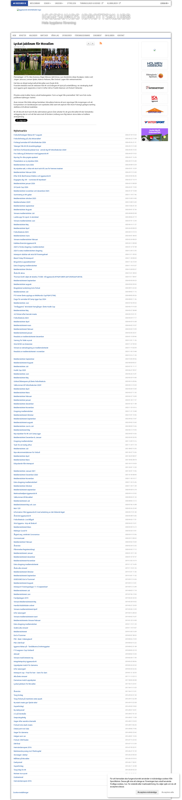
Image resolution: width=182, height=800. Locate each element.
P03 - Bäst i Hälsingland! (23, 639)
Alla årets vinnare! (20, 676)
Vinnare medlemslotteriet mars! (26, 617)
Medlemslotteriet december (24, 557)
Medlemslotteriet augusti (23, 422)
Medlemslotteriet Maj (22, 430)
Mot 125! (17, 508)
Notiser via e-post (20, 774)
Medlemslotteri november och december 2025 (31, 191)
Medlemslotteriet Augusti (23, 363)
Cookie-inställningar (20, 792)
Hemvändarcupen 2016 (22, 747)
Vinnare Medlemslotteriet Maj (25, 602)
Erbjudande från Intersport (24, 464)
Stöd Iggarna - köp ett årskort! (25, 523)
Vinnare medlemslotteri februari (26, 239)
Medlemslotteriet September (25, 281)
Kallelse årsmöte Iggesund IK (25, 243)
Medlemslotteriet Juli (22, 501)
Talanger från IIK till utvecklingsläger (27, 146)
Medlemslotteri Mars (22, 393)
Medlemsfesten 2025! (22, 202)
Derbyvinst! (18, 762)
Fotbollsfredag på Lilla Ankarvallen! (27, 139)
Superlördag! (19, 706)
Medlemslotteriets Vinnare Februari (27, 620)
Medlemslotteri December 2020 (26, 475)
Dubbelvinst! (18, 777)
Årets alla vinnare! (20, 568)
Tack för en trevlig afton (23, 445)
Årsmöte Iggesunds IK (22, 516)
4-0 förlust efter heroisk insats (25, 314)
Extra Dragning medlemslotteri (25, 266)
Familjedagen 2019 (21, 598)
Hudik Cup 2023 (20, 370)
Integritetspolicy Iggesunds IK (25, 661)
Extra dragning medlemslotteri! (25, 482)
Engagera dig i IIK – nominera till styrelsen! (30, 180)
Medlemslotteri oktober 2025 (25, 198)
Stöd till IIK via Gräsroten (23, 344)
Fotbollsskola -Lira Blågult (24, 520)
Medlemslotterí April (21, 228)
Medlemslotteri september (24, 206)
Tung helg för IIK (20, 770)
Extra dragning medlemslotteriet (26, 564)
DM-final (17, 744)
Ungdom (58, 3)
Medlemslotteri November (24, 408)
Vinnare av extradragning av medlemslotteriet (31, 348)
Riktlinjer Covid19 (20, 531)
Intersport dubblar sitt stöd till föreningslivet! (31, 254)
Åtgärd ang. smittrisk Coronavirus (26, 535)
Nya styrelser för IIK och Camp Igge (27, 434)
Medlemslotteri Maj (21, 225)
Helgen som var (20, 736)
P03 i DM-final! (19, 643)
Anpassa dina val (117, 792)
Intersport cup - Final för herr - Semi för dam (30, 673)
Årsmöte (17, 546)
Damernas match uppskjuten (25, 680)
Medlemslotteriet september (25, 490)
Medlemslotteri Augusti (23, 210)
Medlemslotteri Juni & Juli (24, 426)
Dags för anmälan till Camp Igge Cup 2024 (30, 299)
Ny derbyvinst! (19, 710)
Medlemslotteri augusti (22, 284)
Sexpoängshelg (20, 718)
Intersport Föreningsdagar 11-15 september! (31, 587)
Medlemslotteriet (20, 632)
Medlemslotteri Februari (23, 542)
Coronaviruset (19, 538)
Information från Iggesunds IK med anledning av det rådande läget (39, 512)
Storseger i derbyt (20, 755)
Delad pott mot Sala (21, 729)
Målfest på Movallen (21, 759)
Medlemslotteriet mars (22, 325)
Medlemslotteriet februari (23, 329)
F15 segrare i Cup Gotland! (24, 650)
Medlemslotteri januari (22, 400)
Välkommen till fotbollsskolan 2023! (27, 385)
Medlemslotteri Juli (21, 292)
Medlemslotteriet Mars (22, 527)
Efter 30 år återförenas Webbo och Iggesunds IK (32, 176)
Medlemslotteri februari (23, 396)
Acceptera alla (168, 792)
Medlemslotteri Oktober (23, 269)
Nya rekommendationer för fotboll (27, 452)
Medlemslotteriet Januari (23, 553)
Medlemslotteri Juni (21, 303)
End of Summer (20, 635)
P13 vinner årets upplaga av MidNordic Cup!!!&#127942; (35, 295)
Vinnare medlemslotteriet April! (25, 609)
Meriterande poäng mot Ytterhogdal (27, 751)
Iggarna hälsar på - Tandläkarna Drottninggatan (32, 647)
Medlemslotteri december (24, 404)
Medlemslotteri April (21, 322)
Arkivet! (16, 654)
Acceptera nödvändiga (147, 792)
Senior (47, 3)
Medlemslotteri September (24, 359)
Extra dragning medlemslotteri (25, 624)
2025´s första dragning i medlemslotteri (29, 247)
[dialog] (143, 785)
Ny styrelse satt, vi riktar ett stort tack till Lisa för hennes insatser (38, 169)
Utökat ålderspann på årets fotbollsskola (29, 381)
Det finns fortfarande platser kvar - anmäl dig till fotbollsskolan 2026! (40, 150)
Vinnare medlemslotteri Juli (24, 213)
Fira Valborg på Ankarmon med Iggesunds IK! (31, 154)
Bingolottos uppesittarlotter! (24, 262)
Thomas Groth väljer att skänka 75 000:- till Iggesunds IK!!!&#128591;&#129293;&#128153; (48, 277)
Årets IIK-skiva (19, 273)
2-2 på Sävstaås (20, 714)
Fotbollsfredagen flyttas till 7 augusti (28, 135)
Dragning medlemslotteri (23, 411)
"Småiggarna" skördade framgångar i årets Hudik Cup (34, 307)
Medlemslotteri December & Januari (27, 437)
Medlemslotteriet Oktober (23, 415)
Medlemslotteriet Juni (22, 594)
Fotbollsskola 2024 (21, 318)
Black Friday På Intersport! (24, 258)
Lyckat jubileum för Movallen (34, 44)
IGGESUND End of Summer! (24, 579)
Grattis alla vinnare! (21, 628)
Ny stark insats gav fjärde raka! (25, 703)
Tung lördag (18, 695)
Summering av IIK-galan (23, 195)
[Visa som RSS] (101, 44)
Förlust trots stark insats (23, 725)
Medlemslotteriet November (24, 561)
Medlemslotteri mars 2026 (24, 165)
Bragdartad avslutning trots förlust (27, 288)
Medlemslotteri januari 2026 (24, 183)
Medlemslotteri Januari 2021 (24, 471)
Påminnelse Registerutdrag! (24, 549)
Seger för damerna (21, 732)
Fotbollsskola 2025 (21, 232)
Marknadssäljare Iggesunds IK (25, 493)
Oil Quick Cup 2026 (21, 187)
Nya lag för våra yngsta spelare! (26, 157)
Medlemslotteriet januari (23, 333)
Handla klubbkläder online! (24, 605)
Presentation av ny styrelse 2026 (26, 161)
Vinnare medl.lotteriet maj (23, 658)
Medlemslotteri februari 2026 (25, 172)
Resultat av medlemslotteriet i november (29, 352)
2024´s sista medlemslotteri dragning (28, 251)
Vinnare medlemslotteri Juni (24, 221)
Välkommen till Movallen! (23, 497)
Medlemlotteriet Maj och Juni (25, 505)
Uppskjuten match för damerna (26, 665)
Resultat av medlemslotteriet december (29, 337)
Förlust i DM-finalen (21, 740)
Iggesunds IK (20, 3)
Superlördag (18, 766)
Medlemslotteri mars (22, 236)
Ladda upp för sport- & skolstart (26, 217)
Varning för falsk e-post (23, 340)
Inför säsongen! (20, 613)
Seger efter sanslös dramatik (25, 721)
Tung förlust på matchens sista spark (28, 699)
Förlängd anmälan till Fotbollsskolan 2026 (30, 142)
